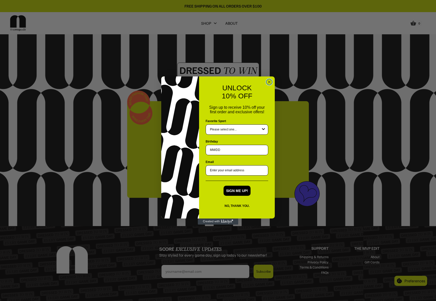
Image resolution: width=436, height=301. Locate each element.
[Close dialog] (269, 82)
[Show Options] (263, 129)
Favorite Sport (216, 121)
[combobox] (235, 129)
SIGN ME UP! (237, 191)
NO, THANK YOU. (237, 206)
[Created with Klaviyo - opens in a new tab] (218, 221)
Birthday (212, 141)
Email (210, 162)
